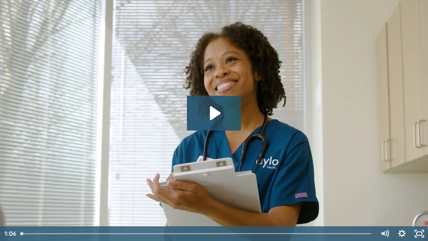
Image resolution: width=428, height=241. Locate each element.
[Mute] (384, 233)
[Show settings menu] (402, 233)
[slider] (196, 233)
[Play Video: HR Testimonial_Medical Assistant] (214, 113)
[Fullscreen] (419, 233)
